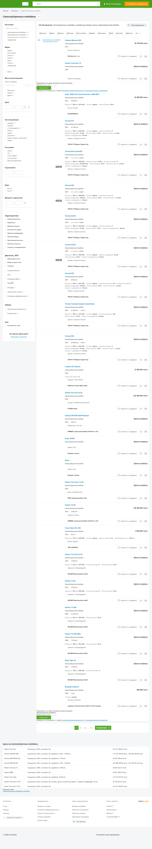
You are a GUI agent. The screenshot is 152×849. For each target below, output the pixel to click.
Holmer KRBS (8, 772)
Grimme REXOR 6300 (11, 754)
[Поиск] (34, 4)
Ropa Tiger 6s (70, 660)
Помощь (6, 810)
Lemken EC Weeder (72, 367)
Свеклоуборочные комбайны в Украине (16, 791)
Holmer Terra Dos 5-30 (73, 554)
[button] (141, 56)
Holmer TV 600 (70, 607)
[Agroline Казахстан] (11, 4)
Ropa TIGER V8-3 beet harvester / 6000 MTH (82, 94)
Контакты (6, 813)
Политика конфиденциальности (48, 810)
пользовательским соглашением (96, 90)
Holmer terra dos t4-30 (73, 393)
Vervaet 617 (69, 121)
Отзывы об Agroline (44, 817)
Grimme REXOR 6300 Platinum (77, 415)
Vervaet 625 (69, 185)
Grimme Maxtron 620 (73, 40)
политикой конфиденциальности (73, 90)
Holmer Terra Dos (10, 749)
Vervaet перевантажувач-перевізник (80, 304)
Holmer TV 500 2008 (73, 634)
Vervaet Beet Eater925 (73, 151)
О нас (5, 806)
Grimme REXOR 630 (11, 763)
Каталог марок (42, 820)
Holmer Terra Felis (10, 777)
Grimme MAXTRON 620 (12, 758)
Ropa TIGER (70, 438)
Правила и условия (44, 806)
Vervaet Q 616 (70, 216)
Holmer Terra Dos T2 (73, 63)
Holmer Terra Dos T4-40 (12, 782)
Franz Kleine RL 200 (73, 528)
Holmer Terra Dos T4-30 (74, 482)
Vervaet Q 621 (70, 245)
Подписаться (43, 88)
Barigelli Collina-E (72, 687)
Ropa (67, 460)
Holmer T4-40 (70, 505)
